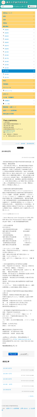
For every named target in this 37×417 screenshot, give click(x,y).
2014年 (6, 68)
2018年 (6, 55)
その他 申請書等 (8, 97)
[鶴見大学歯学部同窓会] (16, 2)
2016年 (6, 61)
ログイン (32, 6)
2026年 (6, 29)
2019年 (6, 52)
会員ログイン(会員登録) (12, 408)
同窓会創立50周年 (8, 114)
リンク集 (7, 104)
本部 (4, 16)
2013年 (6, 71)
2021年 (6, 45)
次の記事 (23, 354)
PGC (4, 81)
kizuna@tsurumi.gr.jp (9, 131)
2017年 (6, 58)
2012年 (6, 74)
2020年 (6, 49)
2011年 (6, 77)
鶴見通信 (5, 26)
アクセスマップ (9, 132)
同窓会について (7, 13)
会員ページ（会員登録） (10, 110)
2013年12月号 (7, 368)
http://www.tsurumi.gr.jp (22, 339)
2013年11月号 (7, 373)
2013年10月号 (7, 379)
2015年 (6, 64)
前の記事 (13, 354)
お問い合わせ (24, 408)
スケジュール (7, 87)
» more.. (31, 396)
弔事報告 (5, 84)
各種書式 (7, 100)
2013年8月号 (7, 389)
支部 (4, 19)
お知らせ (5, 94)
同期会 (5, 23)
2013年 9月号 (7, 384)
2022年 (6, 42)
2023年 (6, 39)
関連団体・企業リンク (9, 107)
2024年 (6, 36)
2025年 (6, 33)
